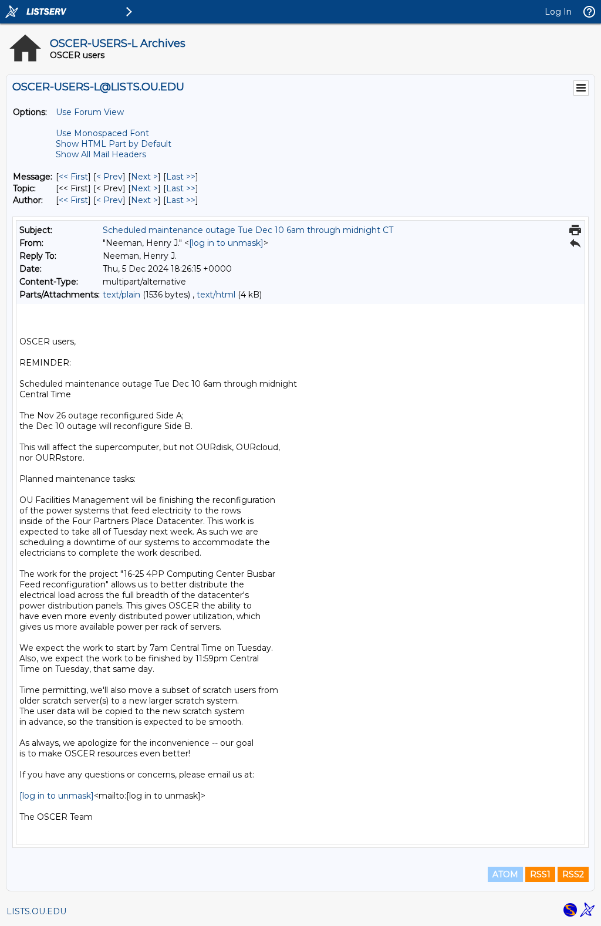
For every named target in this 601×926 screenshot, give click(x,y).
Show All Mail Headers (101, 154)
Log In (558, 11)
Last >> (180, 176)
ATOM (505, 874)
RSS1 (540, 874)
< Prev (109, 176)
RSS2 (573, 874)
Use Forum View (90, 112)
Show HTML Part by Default (113, 143)
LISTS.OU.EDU (36, 911)
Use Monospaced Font (102, 133)
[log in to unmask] (226, 243)
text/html (216, 294)
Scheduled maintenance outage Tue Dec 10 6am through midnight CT (248, 230)
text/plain (121, 294)
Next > (144, 176)
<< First (73, 176)
